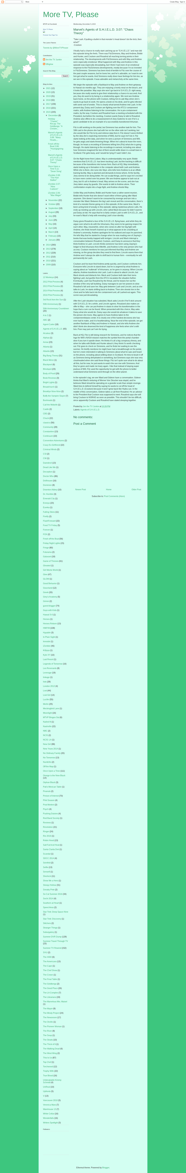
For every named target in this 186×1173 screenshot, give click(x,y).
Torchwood (48, 1066)
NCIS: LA (47, 740)
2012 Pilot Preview (51, 282)
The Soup (47, 1035)
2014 (48, 245)
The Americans (50, 961)
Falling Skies (49, 512)
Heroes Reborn (50, 623)
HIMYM (46, 628)
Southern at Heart (51, 903)
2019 (48, 96)
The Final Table (50, 979)
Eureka (46, 507)
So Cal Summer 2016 (52, 894)
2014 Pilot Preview (51, 291)
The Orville (48, 1022)
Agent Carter (48, 324)
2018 (48, 100)
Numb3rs (47, 762)
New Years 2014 (50, 749)
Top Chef (47, 1062)
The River (47, 1031)
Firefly (46, 516)
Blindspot (47, 369)
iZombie (46, 646)
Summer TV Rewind (52, 948)
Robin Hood (48, 840)
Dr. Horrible (48, 494)
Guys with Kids (49, 610)
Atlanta (46, 347)
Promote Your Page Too (50, 35)
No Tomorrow (49, 758)
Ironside (46, 641)
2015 (48, 112)
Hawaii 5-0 (48, 615)
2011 (48, 257)
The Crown (48, 975)
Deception (47, 472)
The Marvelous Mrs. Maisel (55, 1001)
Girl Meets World (50, 570)
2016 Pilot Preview (51, 295)
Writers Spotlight (50, 1123)
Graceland (47, 588)
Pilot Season (49, 800)
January (52, 240)
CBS (45, 414)
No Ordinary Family (51, 753)
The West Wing (50, 1053)
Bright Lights (48, 382)
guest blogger (49, 606)
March (51, 232)
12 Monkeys (48, 277)
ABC (45, 320)
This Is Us (47, 1058)
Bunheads (47, 400)
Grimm (46, 601)
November (53, 200)
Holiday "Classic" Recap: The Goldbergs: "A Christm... (55, 124)
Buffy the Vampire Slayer (54, 396)
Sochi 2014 (48, 898)
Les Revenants (50, 668)
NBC (45, 731)
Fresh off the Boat (51, 539)
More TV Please (48, 29)
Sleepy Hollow (49, 885)
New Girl (47, 744)
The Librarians (49, 997)
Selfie (45, 867)
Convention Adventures (53, 440)
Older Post (136, 489)
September (53, 208)
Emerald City (49, 498)
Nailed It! (47, 722)
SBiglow (49, 64)
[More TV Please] (44, 32)
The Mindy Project (51, 1013)
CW (44, 458)
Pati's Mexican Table (52, 787)
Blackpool (47, 364)
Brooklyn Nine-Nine (52, 391)
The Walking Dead (51, 1049)
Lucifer (46, 699)
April (50, 228)
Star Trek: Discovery (52, 919)
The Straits (48, 1040)
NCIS (45, 735)
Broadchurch (49, 387)
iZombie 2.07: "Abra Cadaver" (54, 186)
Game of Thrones (51, 561)
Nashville (47, 726)
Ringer (46, 831)
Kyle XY (46, 655)
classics (46, 423)
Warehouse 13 (49, 1109)
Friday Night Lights (51, 543)
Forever (46, 530)
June (50, 220)
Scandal (46, 854)
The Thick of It (49, 1044)
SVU (45, 952)
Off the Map (48, 766)
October (52, 204)
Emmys (46, 503)
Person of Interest (51, 796)
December (53, 115)
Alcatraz (46, 333)
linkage (46, 677)
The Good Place (50, 988)
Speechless (48, 907)
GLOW (46, 579)
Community (48, 427)
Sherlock (47, 876)
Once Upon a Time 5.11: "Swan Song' (55, 168)
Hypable (47, 632)
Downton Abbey (50, 490)
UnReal (46, 1087)
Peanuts (46, 791)
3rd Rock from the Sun (53, 300)
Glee (45, 574)
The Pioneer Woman (52, 1026)
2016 (48, 108)
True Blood (48, 1075)
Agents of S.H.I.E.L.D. (90, 410)
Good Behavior (50, 583)
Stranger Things (50, 928)
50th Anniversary (50, 304)
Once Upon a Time (51, 771)
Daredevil (47, 463)
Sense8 (46, 872)
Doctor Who (48, 476)
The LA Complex (50, 993)
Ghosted (47, 565)
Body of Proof (49, 373)
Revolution (48, 827)
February (52, 236)
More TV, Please (71, 14)
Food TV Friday (50, 525)
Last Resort (48, 659)
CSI (44, 454)
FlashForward (49, 521)
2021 (48, 88)
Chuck (46, 418)
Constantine (48, 431)
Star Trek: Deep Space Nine (55, 912)
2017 (48, 104)
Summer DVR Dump (52, 937)
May (50, 224)
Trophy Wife (48, 1071)
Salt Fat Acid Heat (51, 845)
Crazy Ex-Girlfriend (51, 445)
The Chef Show (50, 970)
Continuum (48, 436)
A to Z (45, 315)
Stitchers (47, 923)
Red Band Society (51, 818)
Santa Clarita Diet (51, 849)
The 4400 (47, 957)
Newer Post (80, 489)
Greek (45, 592)
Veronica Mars (49, 1105)
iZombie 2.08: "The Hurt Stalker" (54, 177)
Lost (45, 691)
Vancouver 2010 (50, 1100)
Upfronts (47, 1091)
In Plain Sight (49, 637)
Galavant (47, 556)
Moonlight (47, 713)
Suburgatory (48, 932)
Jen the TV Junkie (54, 60)
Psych (46, 809)
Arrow (45, 342)
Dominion (47, 485)
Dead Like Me (49, 467)
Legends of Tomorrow (52, 664)
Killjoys (46, 650)
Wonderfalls (48, 1118)
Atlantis (46, 351)
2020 (48, 92)
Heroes (46, 619)
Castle (46, 409)
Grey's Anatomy (50, 597)
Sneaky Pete (49, 890)
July (50, 216)
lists (45, 682)
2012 (48, 253)
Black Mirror (48, 360)
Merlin (46, 704)
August (51, 212)
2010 (48, 261)
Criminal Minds (50, 449)
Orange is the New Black (54, 775)
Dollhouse (47, 481)
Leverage (47, 673)
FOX (45, 534)
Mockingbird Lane (51, 708)
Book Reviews (49, 378)
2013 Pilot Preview (51, 286)
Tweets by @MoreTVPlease (55, 48)
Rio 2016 (47, 836)
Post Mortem (48, 805)
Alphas (46, 338)
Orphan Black (49, 782)
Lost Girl (46, 695)
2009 (48, 265)
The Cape (47, 966)
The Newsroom (50, 1017)
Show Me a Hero (50, 881)
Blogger (105, 1168)
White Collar (48, 1114)
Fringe (46, 548)
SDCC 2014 (48, 858)
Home (108, 489)
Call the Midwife (50, 405)
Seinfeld (46, 863)
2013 (48, 249)
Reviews (47, 823)
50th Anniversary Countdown (56, 308)
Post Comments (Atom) (114, 496)
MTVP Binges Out (51, 717)
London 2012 (49, 686)
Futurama (47, 552)
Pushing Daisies (50, 814)
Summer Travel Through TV (55, 941)
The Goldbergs (49, 984)
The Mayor (48, 1008)
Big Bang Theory (50, 356)
